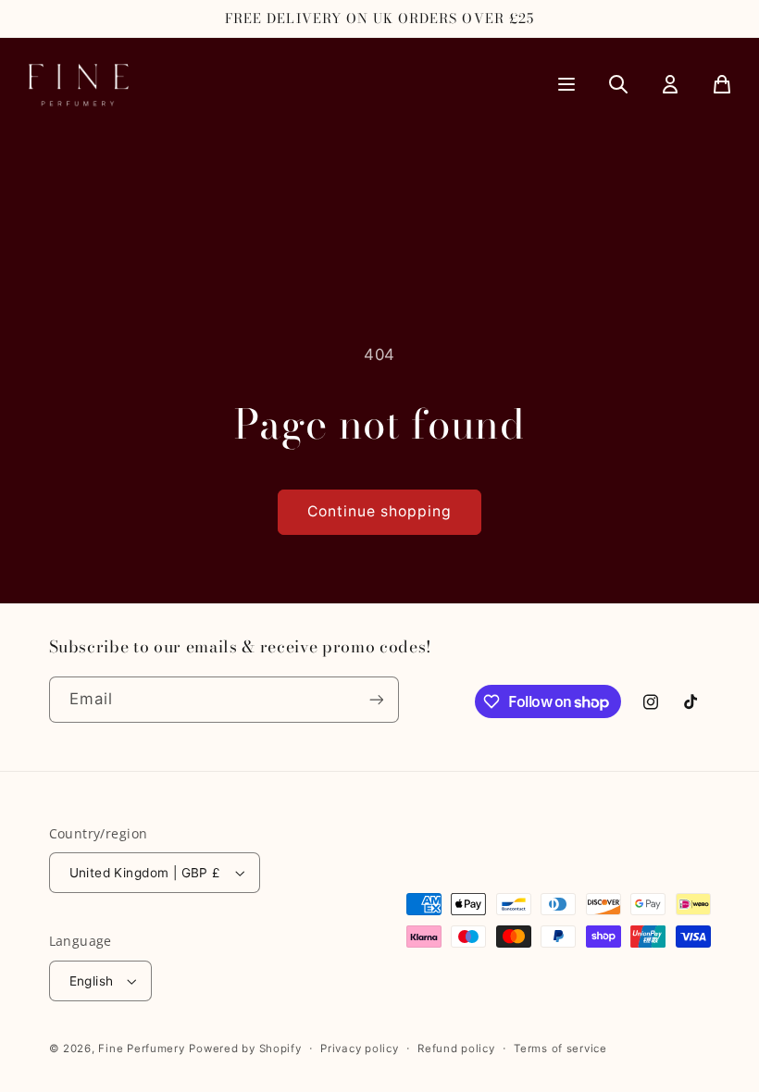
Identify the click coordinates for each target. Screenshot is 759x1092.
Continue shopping (380, 511)
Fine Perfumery (141, 1048)
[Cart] (721, 84)
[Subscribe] (376, 699)
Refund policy (456, 1048)
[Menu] (566, 84)
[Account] (670, 84)
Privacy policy (359, 1048)
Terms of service (560, 1048)
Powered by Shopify (245, 1048)
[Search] (618, 84)
